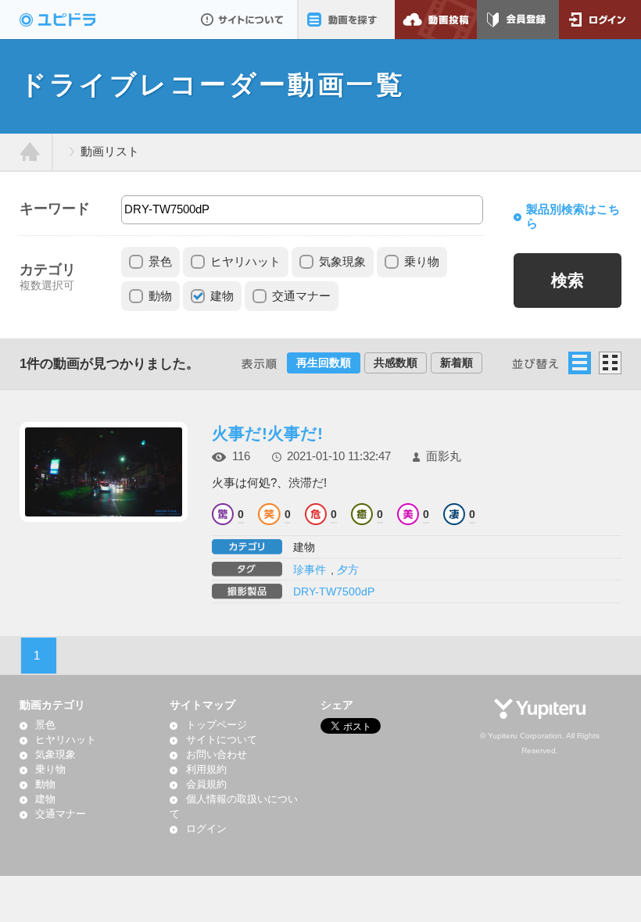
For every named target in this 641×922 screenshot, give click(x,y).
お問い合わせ (216, 754)
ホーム (30, 152)
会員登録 (518, 19)
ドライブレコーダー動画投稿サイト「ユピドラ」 (74, 19)
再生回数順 (323, 363)
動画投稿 (436, 19)
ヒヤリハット (245, 262)
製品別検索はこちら (573, 216)
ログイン (600, 19)
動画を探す (346, 19)
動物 (160, 296)
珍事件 (309, 569)
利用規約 (206, 769)
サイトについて (242, 19)
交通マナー (301, 296)
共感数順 (395, 363)
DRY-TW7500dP (333, 591)
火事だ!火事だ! (267, 433)
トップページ (216, 725)
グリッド (610, 363)
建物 (222, 296)
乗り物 (421, 262)
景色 (160, 262)
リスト (579, 363)
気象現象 (342, 262)
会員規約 (206, 784)
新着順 (456, 363)
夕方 (348, 569)
